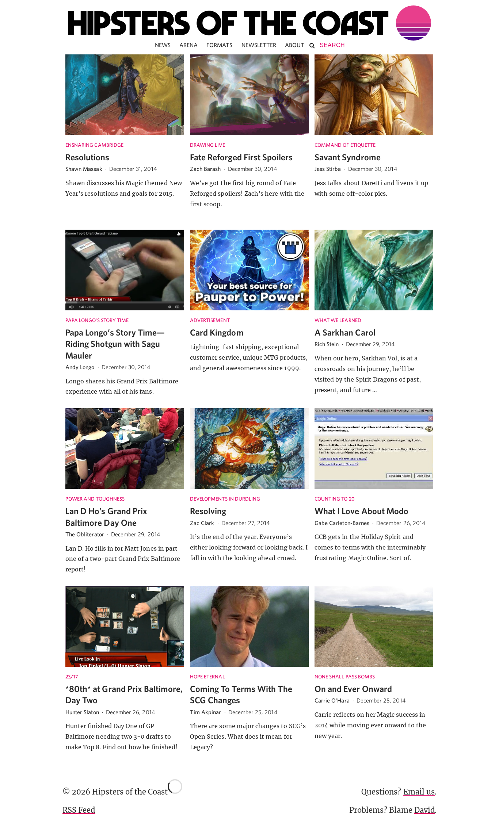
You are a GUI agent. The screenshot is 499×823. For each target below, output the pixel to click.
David (424, 810)
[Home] (249, 23)
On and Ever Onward (353, 689)
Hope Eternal (207, 677)
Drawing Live (207, 145)
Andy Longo (80, 367)
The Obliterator (84, 534)
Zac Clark (202, 523)
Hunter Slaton (82, 712)
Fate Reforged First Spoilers (241, 157)
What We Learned (338, 320)
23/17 (71, 677)
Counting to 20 (335, 499)
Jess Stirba (328, 168)
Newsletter (259, 45)
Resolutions (87, 157)
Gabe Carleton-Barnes (342, 523)
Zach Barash (205, 168)
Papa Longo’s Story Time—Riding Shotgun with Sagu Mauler (115, 343)
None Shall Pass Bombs (345, 677)
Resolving (208, 511)
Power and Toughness (95, 499)
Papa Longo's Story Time (97, 320)
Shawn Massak (83, 168)
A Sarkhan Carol (345, 332)
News (163, 45)
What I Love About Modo (361, 511)
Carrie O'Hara (332, 700)
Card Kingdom (217, 332)
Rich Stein (327, 344)
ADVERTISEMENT (210, 320)
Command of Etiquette (345, 145)
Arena (188, 45)
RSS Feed (78, 810)
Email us (419, 791)
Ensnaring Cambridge (94, 145)
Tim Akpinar (205, 712)
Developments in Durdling (225, 499)
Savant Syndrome (348, 157)
